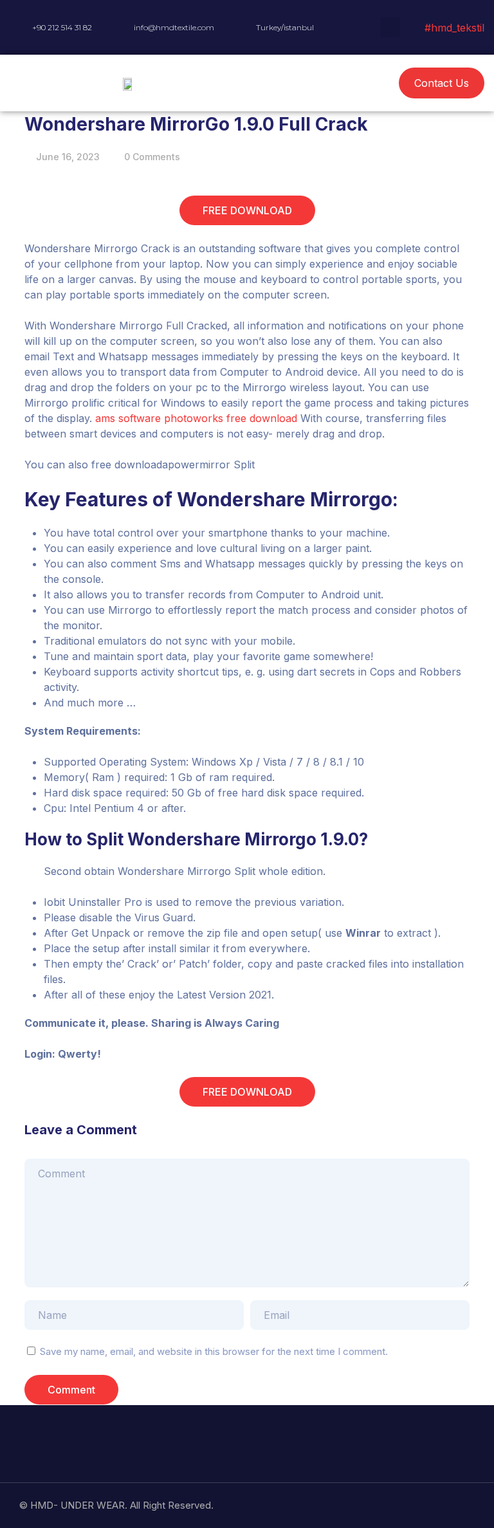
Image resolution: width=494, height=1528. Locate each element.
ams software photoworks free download (196, 418)
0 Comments (152, 156)
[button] (309, 83)
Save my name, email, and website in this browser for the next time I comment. (214, 1351)
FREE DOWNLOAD (247, 210)
